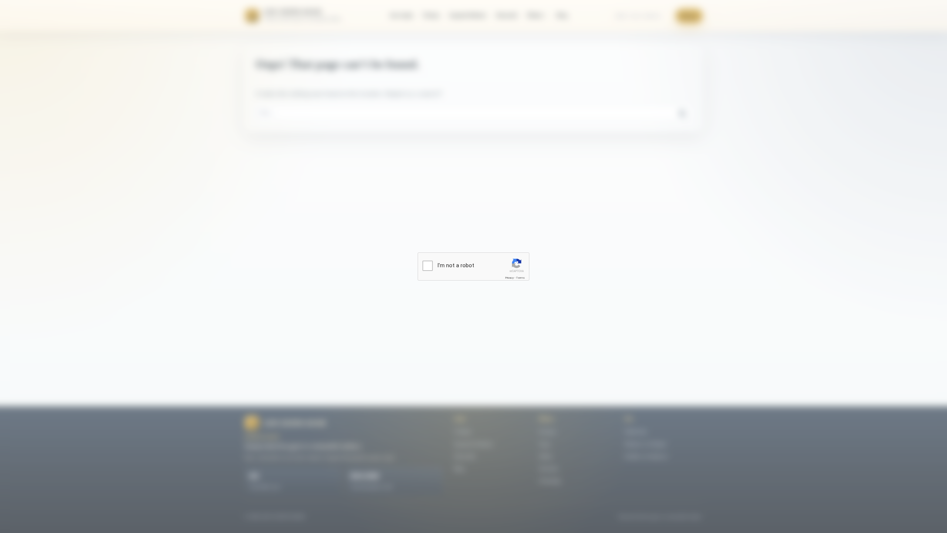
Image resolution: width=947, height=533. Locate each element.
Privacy (509, 277)
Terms (520, 277)
